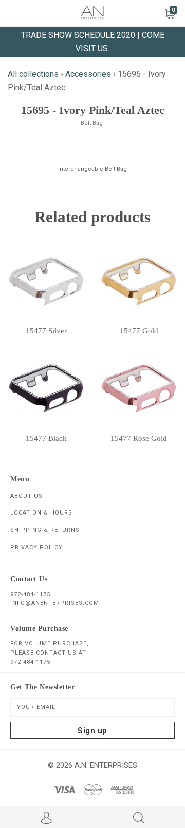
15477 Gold (139, 331)
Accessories (88, 74)
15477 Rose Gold (138, 438)
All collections (33, 74)
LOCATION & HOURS (41, 512)
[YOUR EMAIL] (92, 707)
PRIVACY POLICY (36, 547)
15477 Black (46, 438)
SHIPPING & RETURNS (45, 530)
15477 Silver (46, 331)
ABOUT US (26, 495)
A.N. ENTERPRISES (106, 765)
